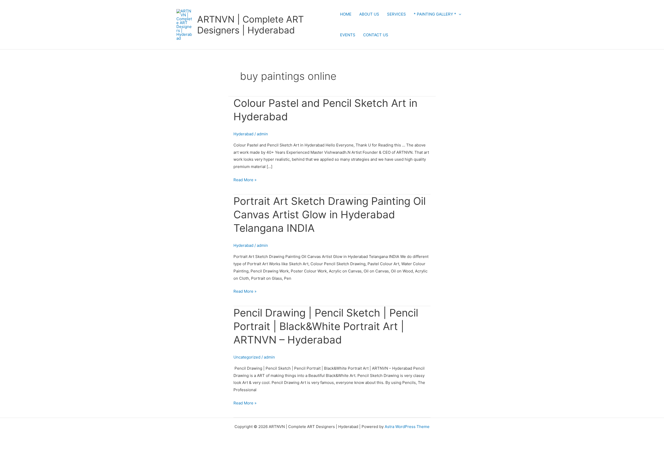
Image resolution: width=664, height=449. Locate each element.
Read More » (245, 179)
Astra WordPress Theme (407, 426)
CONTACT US (375, 34)
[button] (458, 14)
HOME (345, 14)
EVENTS (347, 34)
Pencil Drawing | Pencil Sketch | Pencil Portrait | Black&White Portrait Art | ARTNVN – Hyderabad (325, 326)
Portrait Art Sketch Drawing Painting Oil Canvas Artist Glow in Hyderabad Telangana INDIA (329, 214)
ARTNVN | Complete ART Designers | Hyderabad (250, 25)
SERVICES (396, 14)
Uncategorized (246, 357)
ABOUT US (369, 14)
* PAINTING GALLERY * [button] (435, 14)
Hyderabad (243, 133)
